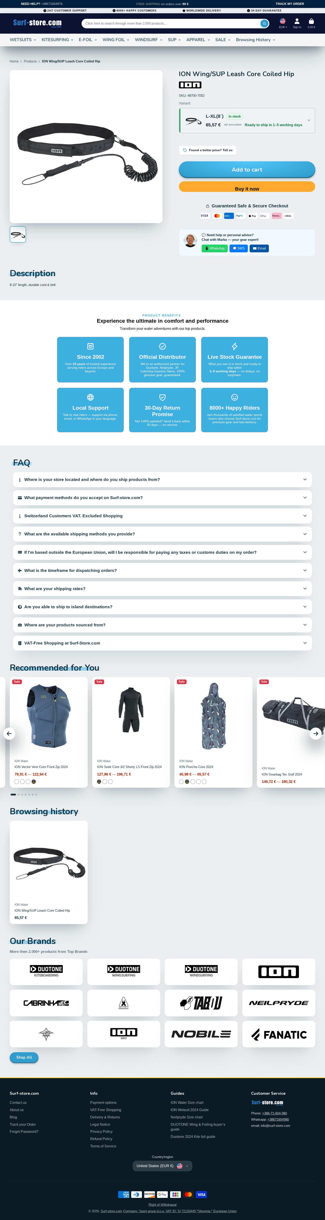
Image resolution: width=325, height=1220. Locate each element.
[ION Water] (190, 85)
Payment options (103, 1102)
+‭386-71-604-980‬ (274, 1113)
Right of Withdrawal (162, 1204)
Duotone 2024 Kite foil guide (193, 1137)
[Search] (264, 23)
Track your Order (23, 1124)
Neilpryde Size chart (187, 1117)
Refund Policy (101, 1139)
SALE (220, 40)
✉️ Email (259, 248)
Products (30, 61)
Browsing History (253, 40)
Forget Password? (24, 1131)
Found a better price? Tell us (211, 150)
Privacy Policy (101, 1131)
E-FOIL (85, 40)
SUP (172, 40)
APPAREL (195, 40)
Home (14, 61)
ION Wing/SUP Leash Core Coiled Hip (49, 872)
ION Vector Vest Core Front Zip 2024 (49, 732)
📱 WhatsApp (215, 248)
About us (17, 1110)
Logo (37, 23)
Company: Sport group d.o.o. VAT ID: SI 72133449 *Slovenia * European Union (180, 1211)
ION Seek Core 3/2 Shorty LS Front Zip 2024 (131, 732)
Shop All (24, 1057)
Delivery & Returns (105, 1117)
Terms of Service (103, 1146)
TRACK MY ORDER (290, 4)
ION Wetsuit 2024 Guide (190, 1110)
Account (297, 23)
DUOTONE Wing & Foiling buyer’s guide (198, 1126)
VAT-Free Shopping (105, 1110)
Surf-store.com (111, 1211)
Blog (13, 1117)
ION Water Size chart (187, 1102)
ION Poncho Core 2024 (213, 732)
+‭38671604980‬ (278, 1119)
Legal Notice (100, 1124)
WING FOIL (114, 40)
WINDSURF (146, 40)
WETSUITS (21, 40)
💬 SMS (239, 248)
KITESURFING (55, 40)
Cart (311, 23)
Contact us (18, 1102)
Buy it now (247, 189)
